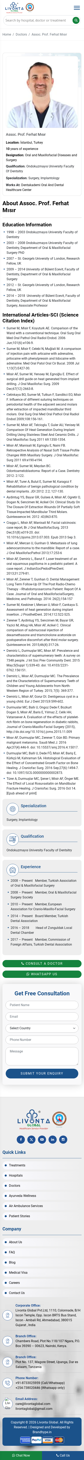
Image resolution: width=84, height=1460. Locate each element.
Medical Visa (18, 1273)
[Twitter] (31, 1140)
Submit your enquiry (42, 1073)
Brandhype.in (42, 1432)
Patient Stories (19, 1216)
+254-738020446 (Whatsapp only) (40, 1388)
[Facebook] (21, 1140)
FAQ (12, 1252)
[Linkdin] (53, 1140)
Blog (12, 1262)
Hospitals (16, 1175)
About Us (15, 1242)
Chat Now (22, 1455)
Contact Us (17, 1293)
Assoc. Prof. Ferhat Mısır (49, 34)
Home (6, 34)
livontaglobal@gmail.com (33, 1409)
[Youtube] (42, 1140)
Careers (14, 1283)
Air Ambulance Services (26, 1206)
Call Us (64, 1455)
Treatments (17, 1165)
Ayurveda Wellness (22, 1196)
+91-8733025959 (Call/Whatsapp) (40, 1383)
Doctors (21, 34)
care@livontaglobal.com (32, 1404)
